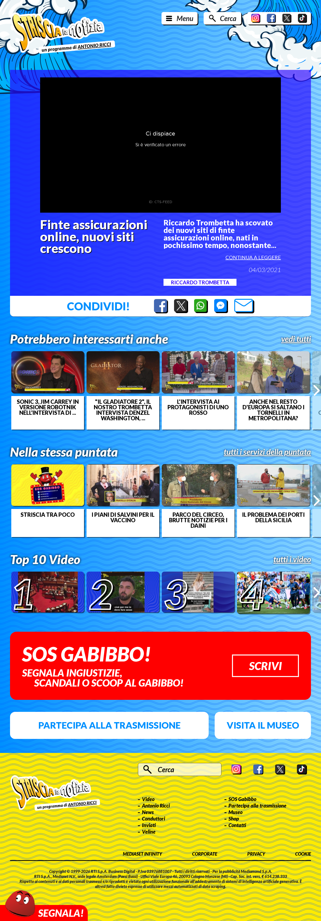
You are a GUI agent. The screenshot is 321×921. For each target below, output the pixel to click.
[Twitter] (286, 18)
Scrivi (265, 665)
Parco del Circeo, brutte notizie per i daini (198, 520)
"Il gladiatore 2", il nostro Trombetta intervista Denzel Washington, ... (123, 410)
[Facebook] (271, 18)
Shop (233, 819)
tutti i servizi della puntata (267, 452)
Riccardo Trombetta (200, 282)
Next (316, 390)
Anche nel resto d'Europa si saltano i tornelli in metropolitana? (273, 410)
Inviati (149, 825)
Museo (235, 812)
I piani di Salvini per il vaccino (123, 517)
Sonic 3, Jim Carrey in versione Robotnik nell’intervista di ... (48, 407)
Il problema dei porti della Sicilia (273, 517)
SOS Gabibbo (242, 799)
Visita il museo (263, 725)
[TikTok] (302, 18)
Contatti (237, 825)
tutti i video (292, 559)
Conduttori (153, 819)
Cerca (228, 18)
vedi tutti (296, 339)
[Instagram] (255, 18)
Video (148, 799)
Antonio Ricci (156, 806)
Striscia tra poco (48, 514)
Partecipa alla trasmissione (109, 725)
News (148, 812)
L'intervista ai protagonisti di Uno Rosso (198, 407)
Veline (148, 832)
